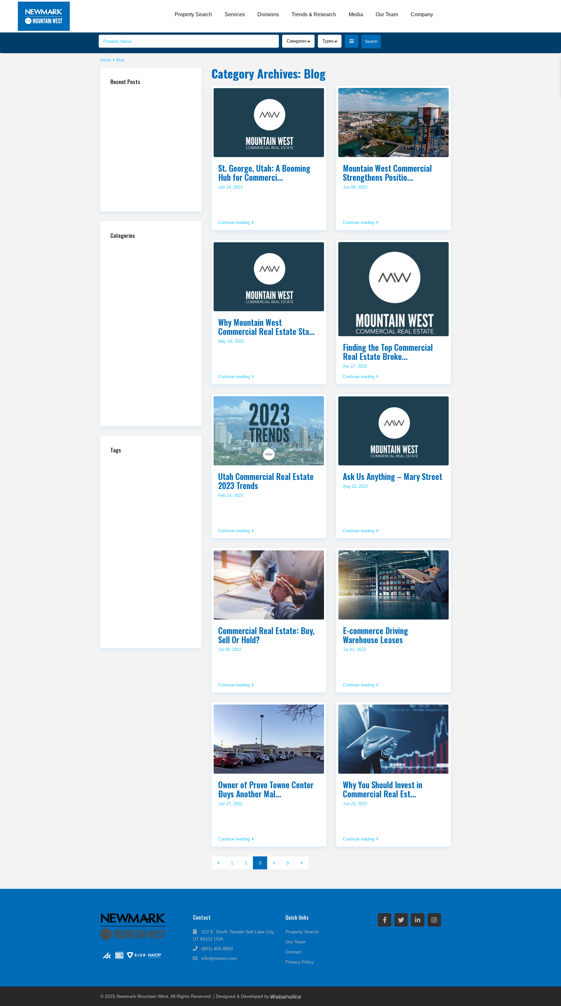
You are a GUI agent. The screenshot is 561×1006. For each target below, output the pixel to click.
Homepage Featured (139, 269)
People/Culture (133, 344)
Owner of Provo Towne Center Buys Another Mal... (266, 789)
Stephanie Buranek (146, 610)
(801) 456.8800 (217, 948)
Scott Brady (148, 602)
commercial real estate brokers (145, 490)
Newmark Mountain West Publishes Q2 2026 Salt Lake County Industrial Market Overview (151, 187)
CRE (167, 501)
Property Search (193, 14)
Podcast (127, 355)
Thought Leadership (138, 387)
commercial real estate (143, 482)
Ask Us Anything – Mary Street (392, 476)
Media (356, 14)
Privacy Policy (299, 961)
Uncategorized (133, 408)
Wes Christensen (150, 634)
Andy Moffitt (128, 462)
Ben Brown (161, 463)
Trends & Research (314, 14)
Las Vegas (151, 538)
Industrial (128, 290)
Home (105, 60)
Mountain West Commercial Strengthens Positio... (387, 172)
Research (175, 571)
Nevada (178, 555)
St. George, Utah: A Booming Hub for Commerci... (264, 172)
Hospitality (130, 280)
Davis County (142, 509)
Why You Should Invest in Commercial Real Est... (382, 789)
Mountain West (137, 553)
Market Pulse (132, 301)
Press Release (133, 365)
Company (422, 14)
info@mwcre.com (219, 958)
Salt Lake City (136, 593)
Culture (118, 509)
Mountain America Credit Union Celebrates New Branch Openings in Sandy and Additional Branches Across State (151, 144)
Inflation (159, 523)
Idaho (115, 523)
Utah (137, 618)
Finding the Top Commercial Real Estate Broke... (388, 351)
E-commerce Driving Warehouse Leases (375, 634)
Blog (124, 258)
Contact (293, 951)
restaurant (121, 580)
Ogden (130, 563)
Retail (125, 376)
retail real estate (153, 586)
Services (235, 14)
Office (125, 333)
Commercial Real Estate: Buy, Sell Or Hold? (266, 634)
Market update (146, 546)
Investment (122, 531)
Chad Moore (131, 470)
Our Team (387, 14)
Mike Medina (177, 547)
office (115, 562)
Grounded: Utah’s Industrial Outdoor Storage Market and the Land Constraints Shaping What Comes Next (149, 119)
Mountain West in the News (145, 323)
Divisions (268, 14)
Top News (129, 398)
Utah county (154, 626)
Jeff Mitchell (152, 531)
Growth (145, 516)
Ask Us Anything (135, 248)
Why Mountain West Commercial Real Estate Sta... (266, 326)
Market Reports (134, 312)
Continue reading (234, 222)
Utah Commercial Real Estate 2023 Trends (266, 480)
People (149, 562)
